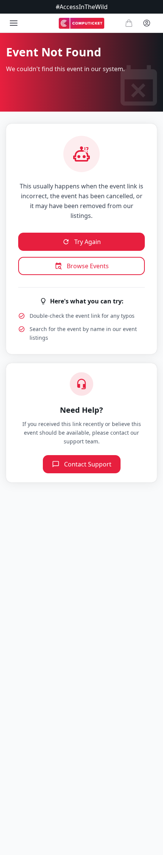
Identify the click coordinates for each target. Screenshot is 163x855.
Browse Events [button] (88, 266)
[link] (81, 23)
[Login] (146, 23)
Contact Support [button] (87, 464)
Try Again (87, 242)
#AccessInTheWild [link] (82, 7)
